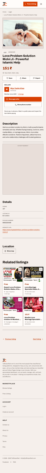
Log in (4, 406)
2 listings (21, 94)
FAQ (4, 447)
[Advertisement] (23, 170)
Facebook (6, 462)
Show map (10, 251)
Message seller (14, 99)
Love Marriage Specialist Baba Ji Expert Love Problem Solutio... (33, 290)
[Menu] (41, 4)
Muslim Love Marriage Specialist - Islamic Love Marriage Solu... (33, 320)
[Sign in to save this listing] (20, 269)
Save (10, 78)
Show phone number (24, 104)
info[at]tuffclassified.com (28, 458)
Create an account (8, 412)
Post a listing (6, 393)
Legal (5, 52)
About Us (5, 430)
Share (24, 78)
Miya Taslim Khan (17, 88)
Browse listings (7, 388)
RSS (14, 462)
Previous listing (10, 339)
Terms (4, 441)
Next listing (37, 339)
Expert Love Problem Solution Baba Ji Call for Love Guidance (12, 289)
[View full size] (23, 33)
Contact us (6, 425)
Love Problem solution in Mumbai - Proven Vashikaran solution (12, 320)
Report (37, 78)
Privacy (5, 436)
